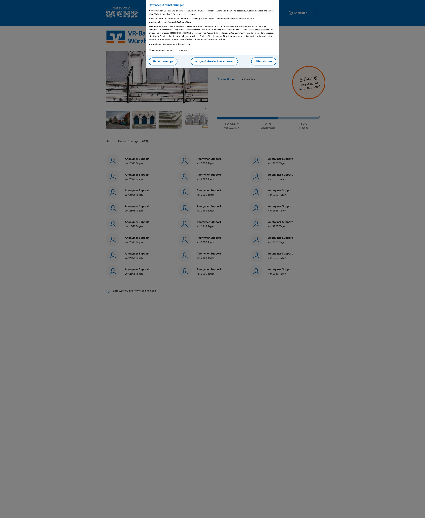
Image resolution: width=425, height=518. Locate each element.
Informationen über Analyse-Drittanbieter (168, 44)
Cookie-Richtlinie (261, 29)
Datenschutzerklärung (180, 33)
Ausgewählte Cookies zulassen (214, 61)
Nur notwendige (163, 61)
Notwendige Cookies (162, 50)
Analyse (183, 50)
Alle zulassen (263, 61)
